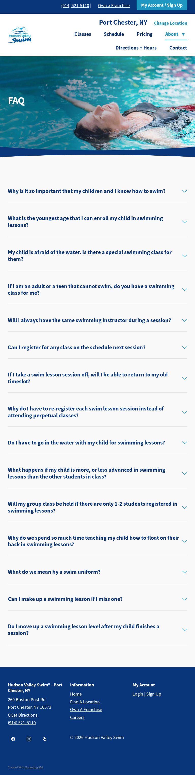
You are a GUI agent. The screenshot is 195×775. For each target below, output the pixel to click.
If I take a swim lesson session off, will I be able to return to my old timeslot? (88, 378)
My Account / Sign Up (162, 5)
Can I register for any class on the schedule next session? (76, 347)
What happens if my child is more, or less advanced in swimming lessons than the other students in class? (86, 473)
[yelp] (44, 739)
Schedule (114, 34)
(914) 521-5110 (75, 5)
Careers (77, 717)
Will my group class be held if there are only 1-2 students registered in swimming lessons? (92, 507)
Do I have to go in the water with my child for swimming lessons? (86, 442)
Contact (178, 47)
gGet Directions (23, 715)
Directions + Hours (136, 47)
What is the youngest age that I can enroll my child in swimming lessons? (85, 221)
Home (76, 694)
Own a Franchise (114, 5)
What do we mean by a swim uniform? (54, 572)
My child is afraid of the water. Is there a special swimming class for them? (90, 255)
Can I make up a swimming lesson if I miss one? (65, 599)
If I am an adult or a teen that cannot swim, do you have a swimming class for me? (91, 289)
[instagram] (29, 739)
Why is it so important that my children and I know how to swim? (87, 191)
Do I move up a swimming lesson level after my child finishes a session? (83, 630)
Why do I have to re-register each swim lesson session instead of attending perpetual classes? (86, 412)
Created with (25, 767)
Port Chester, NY (123, 22)
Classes (82, 34)
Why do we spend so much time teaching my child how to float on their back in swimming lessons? (93, 541)
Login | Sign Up (147, 694)
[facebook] (13, 739)
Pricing (145, 34)
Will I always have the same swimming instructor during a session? (89, 320)
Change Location (170, 23)
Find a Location (85, 702)
